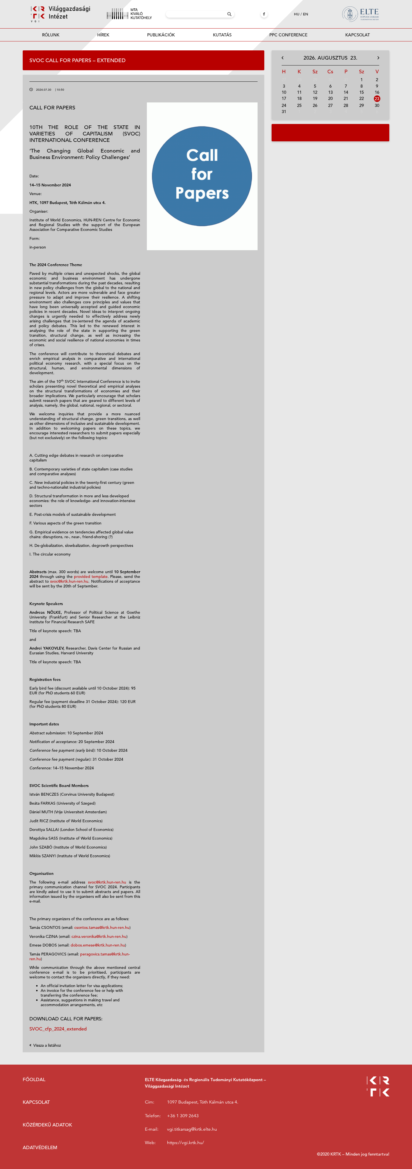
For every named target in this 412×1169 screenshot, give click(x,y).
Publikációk (161, 35)
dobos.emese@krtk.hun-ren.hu (97, 945)
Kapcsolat (357, 35)
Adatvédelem (40, 1148)
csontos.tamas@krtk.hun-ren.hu (101, 927)
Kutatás (222, 35)
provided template (91, 576)
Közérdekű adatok (47, 1125)
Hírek (103, 35)
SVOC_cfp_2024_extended (58, 1029)
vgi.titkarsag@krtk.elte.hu (192, 1129)
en (305, 14)
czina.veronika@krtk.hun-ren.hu (98, 936)
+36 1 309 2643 (183, 1116)
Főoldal (34, 1080)
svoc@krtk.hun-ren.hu (69, 581)
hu (296, 14)
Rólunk (50, 35)
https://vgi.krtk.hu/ (185, 1142)
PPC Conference (288, 35)
